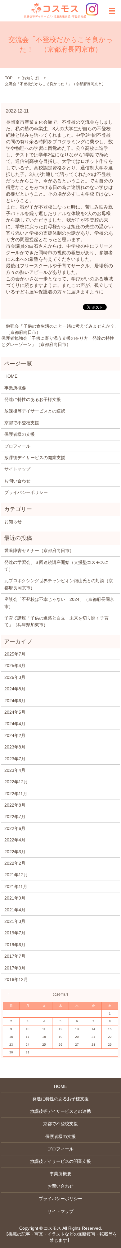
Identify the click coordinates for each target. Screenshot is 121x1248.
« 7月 (9, 994)
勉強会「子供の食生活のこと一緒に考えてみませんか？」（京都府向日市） (62, 329)
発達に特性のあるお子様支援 (32, 399)
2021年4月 (14, 909)
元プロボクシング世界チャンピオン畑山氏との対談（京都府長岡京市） (58, 584)
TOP (8, 78)
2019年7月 (14, 932)
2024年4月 (14, 723)
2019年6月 (14, 944)
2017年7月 (14, 956)
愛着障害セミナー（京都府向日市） (39, 550)
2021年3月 (14, 921)
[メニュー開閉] (112, 11)
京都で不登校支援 (21, 422)
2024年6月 (14, 700)
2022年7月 (14, 816)
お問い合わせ (17, 480)
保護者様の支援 (19, 434)
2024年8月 (14, 688)
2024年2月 (14, 735)
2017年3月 (14, 967)
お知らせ (30, 78)
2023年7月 (14, 758)
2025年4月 (14, 665)
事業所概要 (15, 387)
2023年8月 (14, 746)
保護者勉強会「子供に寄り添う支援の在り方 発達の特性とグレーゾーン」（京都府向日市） (57, 341)
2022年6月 (14, 828)
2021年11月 (15, 886)
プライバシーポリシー (26, 492)
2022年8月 (14, 805)
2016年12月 (16, 979)
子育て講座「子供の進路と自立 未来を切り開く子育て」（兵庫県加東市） (56, 621)
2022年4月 (14, 839)
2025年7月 (14, 654)
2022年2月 (14, 863)
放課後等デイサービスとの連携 (34, 410)
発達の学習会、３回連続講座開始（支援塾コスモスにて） (56, 566)
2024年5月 (14, 712)
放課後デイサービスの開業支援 (34, 457)
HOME (10, 376)
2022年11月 (15, 793)
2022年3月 (14, 851)
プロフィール (17, 446)
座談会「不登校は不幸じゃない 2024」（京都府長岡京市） (59, 603)
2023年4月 (14, 770)
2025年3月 (14, 677)
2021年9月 (14, 898)
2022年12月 (16, 781)
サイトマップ (17, 469)
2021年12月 (16, 874)
